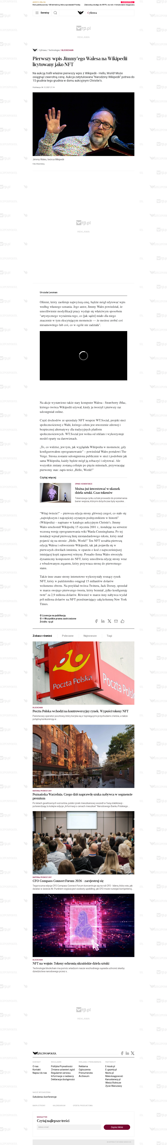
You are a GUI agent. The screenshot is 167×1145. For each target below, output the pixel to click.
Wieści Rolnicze (113, 1082)
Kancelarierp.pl (113, 1079)
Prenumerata (86, 1073)
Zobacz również (42, 635)
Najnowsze (90, 635)
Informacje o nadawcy (62, 1076)
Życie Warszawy (113, 1086)
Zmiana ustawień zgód (63, 1069)
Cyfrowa (42, 50)
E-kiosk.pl (110, 1066)
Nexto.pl (109, 1073)
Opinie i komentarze (83, 484)
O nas (35, 1066)
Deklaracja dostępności (63, 1079)
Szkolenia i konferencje (45, 1097)
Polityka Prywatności (61, 1066)
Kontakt (37, 1069)
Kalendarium (59, 1106)
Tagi (109, 635)
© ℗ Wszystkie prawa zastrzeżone (58, 618)
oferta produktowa (83, 1106)
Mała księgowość (114, 1076)
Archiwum (84, 1076)
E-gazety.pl (111, 1069)
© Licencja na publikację (53, 615)
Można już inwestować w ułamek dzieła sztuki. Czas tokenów (97, 491)
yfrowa (92, 13)
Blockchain (67, 50)
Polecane (68, 635)
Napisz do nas (40, 1073)
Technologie (54, 50)
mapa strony (39, 1106)
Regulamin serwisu (61, 1073)
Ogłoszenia (85, 1069)
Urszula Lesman (48, 292)
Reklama (83, 1066)
